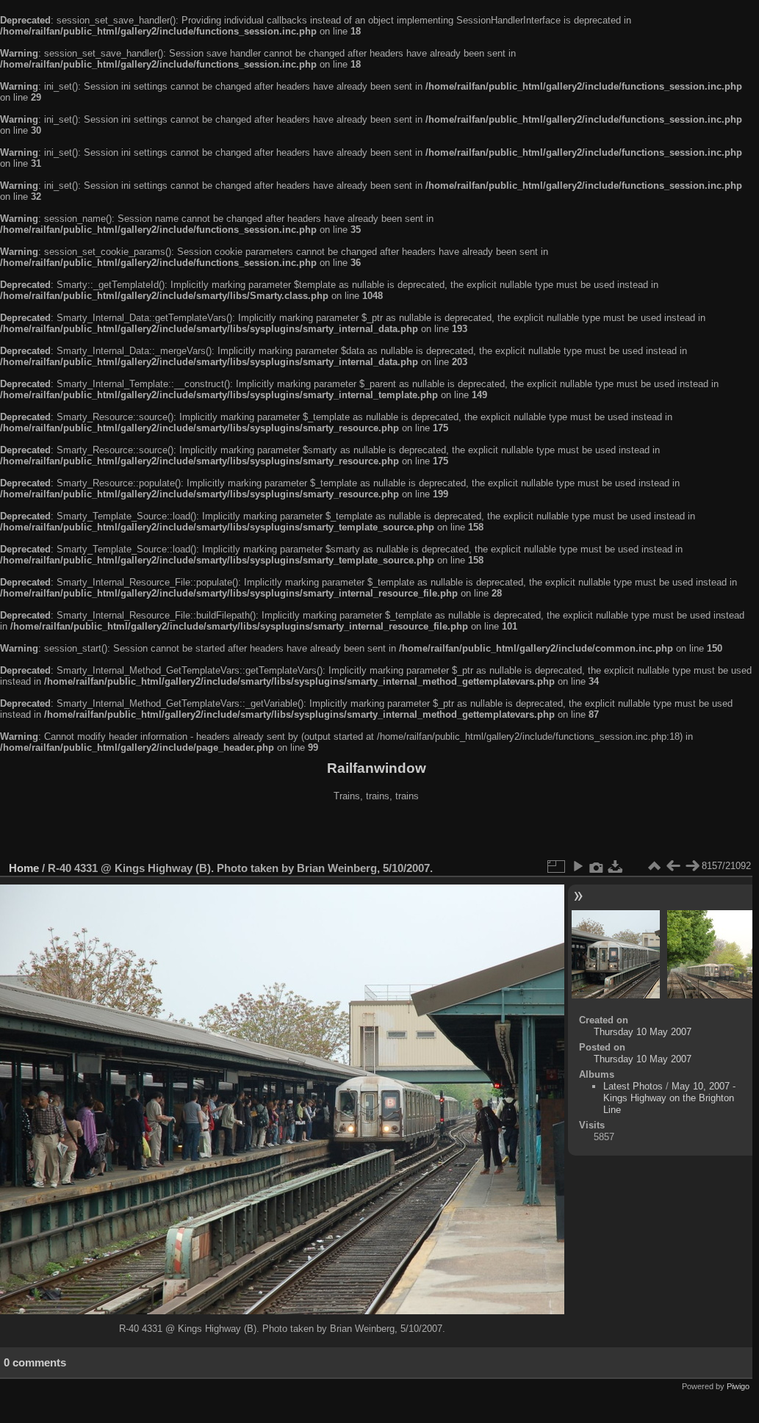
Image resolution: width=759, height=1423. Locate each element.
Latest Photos (633, 1086)
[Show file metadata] (596, 866)
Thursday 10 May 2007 (642, 1031)
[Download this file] (615, 866)
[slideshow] (577, 866)
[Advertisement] (376, 833)
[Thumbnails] (653, 866)
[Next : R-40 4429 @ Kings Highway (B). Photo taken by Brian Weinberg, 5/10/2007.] (692, 866)
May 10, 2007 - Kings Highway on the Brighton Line (669, 1098)
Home (24, 868)
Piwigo (738, 1386)
